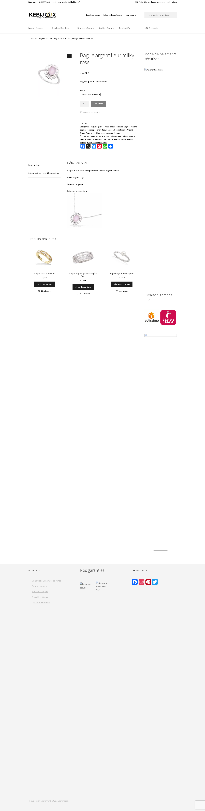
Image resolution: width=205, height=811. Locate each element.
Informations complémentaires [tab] (43, 173)
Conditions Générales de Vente (46, 580)
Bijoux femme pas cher (97, 142)
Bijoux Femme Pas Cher (90, 133)
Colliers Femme (106, 28)
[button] (69, 56)
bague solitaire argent (99, 136)
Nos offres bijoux (93, 15)
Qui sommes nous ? (41, 602)
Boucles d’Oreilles (60, 28)
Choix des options (44, 284)
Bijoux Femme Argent (123, 130)
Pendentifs (124, 28)
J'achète (99, 103)
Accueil (34, 38)
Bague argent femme (100, 126)
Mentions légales (40, 591)
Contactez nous (39, 586)
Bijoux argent (107, 130)
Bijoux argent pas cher (97, 139)
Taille (82, 90)
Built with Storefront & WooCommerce (49, 800)
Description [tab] (33, 165)
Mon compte (131, 15)
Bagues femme (35, 28)
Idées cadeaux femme (112, 15)
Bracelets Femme (85, 28)
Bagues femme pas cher (90, 130)
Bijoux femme (114, 139)
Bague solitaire (60, 38)
